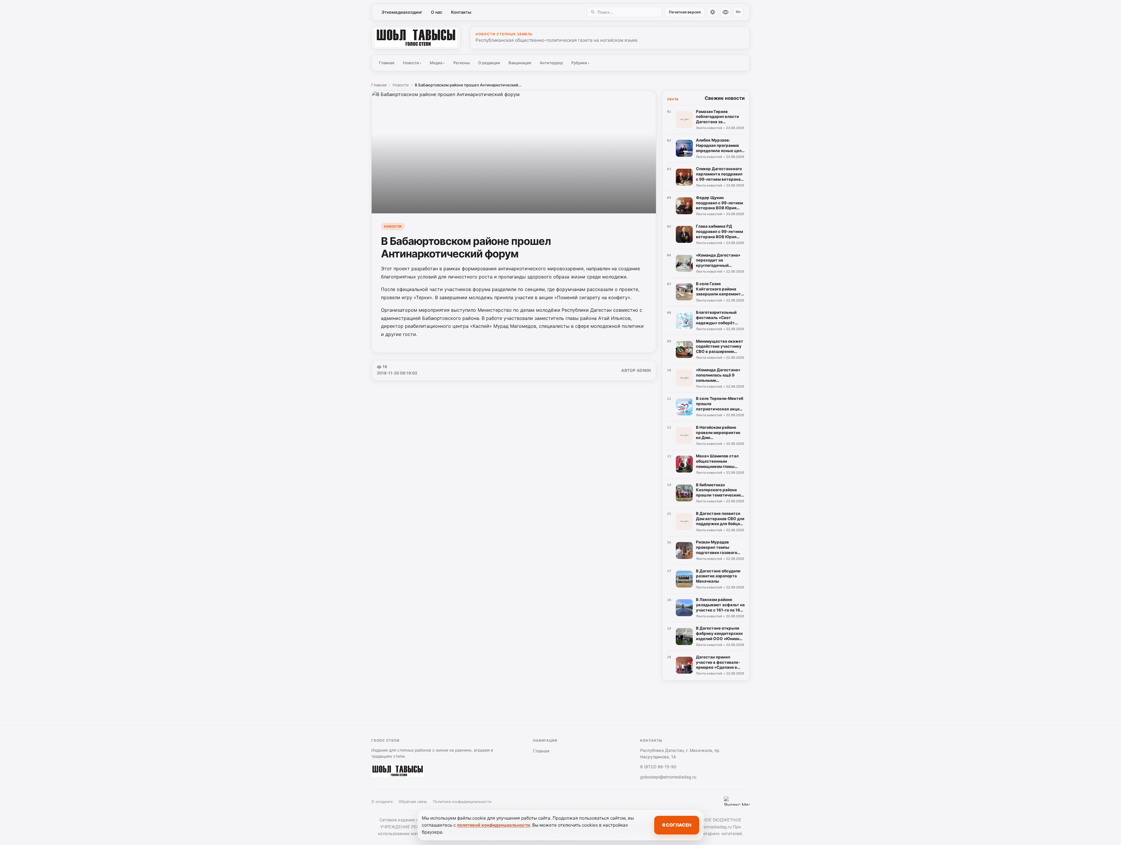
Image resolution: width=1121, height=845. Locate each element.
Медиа (437, 62)
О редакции (489, 62)
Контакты (461, 12)
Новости (412, 62)
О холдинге (382, 801)
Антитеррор (551, 62)
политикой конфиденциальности (493, 825)
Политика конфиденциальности (462, 801)
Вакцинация (520, 62)
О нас (436, 12)
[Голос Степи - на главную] (416, 37)
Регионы (461, 62)
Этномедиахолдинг (402, 12)
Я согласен (676, 825)
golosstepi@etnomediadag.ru (668, 776)
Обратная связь (412, 801)
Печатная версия (685, 12)
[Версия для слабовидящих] (725, 12)
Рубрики (580, 62)
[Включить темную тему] (712, 12)
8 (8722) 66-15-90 (658, 766)
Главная (386, 62)
